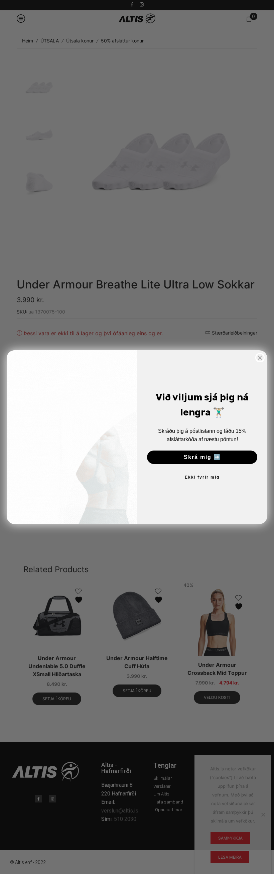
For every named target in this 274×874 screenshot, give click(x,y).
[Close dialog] (260, 358)
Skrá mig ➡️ (202, 457)
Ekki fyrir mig (202, 477)
